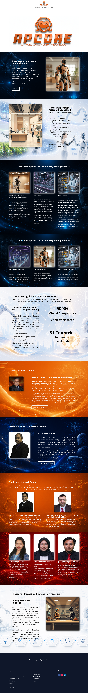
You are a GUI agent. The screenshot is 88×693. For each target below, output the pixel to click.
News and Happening (40, 7)
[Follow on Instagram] (62, 675)
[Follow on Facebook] (59, 675)
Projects (50, 7)
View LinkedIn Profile (40, 407)
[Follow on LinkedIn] (65, 675)
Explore (15, 89)
